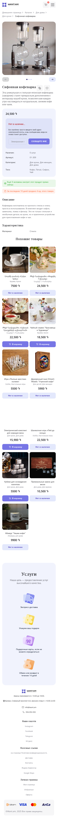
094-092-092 (31, 712)
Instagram (29, 726)
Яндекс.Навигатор (29, 768)
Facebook (29, 731)
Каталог (28, 12)
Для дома (40, 12)
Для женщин (46, 162)
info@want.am (30, 707)
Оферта (29, 795)
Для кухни (6, 16)
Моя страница (29, 784)
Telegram (29, 736)
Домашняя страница (11, 12)
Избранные (29, 789)
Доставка (29, 758)
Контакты (29, 763)
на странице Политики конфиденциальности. (29, 753)
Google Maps (29, 773)
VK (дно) (29, 741)
